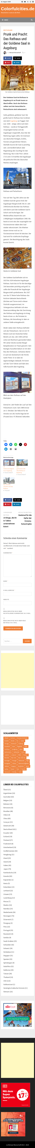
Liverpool (13, 755)
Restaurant (21, 760)
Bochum (12, 738)
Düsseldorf (7, 746)
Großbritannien (8, 851)
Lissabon (6, 755)
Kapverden (7, 880)
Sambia (6, 937)
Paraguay (6, 923)
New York (13, 758)
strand (27, 766)
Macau (5, 901)
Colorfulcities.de (17, 8)
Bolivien (6, 804)
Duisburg (20, 743)
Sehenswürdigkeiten (23, 763)
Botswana (7, 807)
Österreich (7, 919)
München (6, 758)
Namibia (6, 909)
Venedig (14, 772)
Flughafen (19, 746)
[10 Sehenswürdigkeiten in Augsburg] (9, 462)
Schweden (7, 945)
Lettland (6, 890)
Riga (27, 760)
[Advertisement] (17, 670)
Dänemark (7, 826)
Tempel (12, 769)
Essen (13, 746)
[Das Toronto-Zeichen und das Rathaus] (9, 480)
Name (5, 581)
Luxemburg (7, 898)
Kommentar (8, 553)
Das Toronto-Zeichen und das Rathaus (8, 486)
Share (9, 58)
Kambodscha (8, 752)
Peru (5, 927)
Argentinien (7, 793)
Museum (25, 755)
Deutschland (7, 30)
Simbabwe (7, 952)
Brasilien (6, 741)
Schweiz (6, 948)
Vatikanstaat (8, 984)
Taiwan (6, 973)
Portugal (14, 760)
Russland (6, 934)
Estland (6, 836)
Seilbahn (6, 766)
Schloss (14, 763)
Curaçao (6, 822)
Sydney (6, 769)
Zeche (20, 772)
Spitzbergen (7, 963)
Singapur (13, 766)
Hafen (25, 746)
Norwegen (7, 760)
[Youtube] (25, 1)
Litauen (6, 894)
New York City (21, 758)
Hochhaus (7, 749)
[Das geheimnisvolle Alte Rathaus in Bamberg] (22, 462)
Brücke (12, 741)
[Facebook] (22, 1)
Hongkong (14, 749)
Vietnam (6, 992)
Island (21, 749)
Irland (5, 858)
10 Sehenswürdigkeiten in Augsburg (8, 469)
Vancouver (7, 772)
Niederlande (7, 912)
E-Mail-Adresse (9, 590)
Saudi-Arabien (8, 941)
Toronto (23, 769)
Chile (5, 815)
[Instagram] (30, 1)
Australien (7, 797)
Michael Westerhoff (15, 52)
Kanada (6, 876)
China (5, 818)
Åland (5, 789)
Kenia (5, 883)
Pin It (8, 62)
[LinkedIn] (33, 1)
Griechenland (8, 847)
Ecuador (6, 833)
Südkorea (6, 970)
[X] (28, 1)
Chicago (6, 743)
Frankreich (7, 844)
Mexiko (6, 905)
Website (6, 599)
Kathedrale (16, 752)
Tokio (17, 769)
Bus (17, 741)
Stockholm (21, 766)
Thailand (6, 977)
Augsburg (13, 121)
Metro (19, 755)
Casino (22, 741)
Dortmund (13, 743)
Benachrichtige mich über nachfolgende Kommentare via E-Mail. (17, 612)
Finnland (6, 840)
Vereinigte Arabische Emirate (13, 988)
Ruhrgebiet (7, 763)
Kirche (23, 752)
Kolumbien (7, 887)
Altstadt (6, 738)
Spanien (6, 959)
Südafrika (6, 966)
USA (4, 981)
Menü (6, 20)
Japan (5, 869)
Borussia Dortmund (22, 738)
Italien (5, 865)
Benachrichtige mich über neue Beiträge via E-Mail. (14, 622)
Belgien (6, 800)
